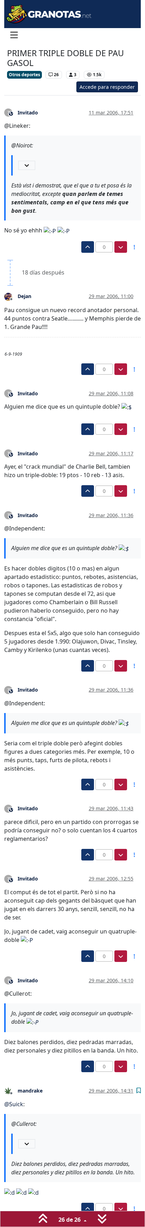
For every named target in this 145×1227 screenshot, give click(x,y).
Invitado (28, 112)
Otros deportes (24, 75)
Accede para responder (107, 87)
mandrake (30, 1090)
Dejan (24, 296)
